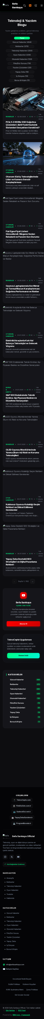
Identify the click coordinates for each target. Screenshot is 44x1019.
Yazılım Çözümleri (13, 937)
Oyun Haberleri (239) (22, 55)
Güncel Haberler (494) (22, 42)
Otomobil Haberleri (14, 929)
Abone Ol (23, 624)
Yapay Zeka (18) (22, 72)
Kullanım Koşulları (29, 984)
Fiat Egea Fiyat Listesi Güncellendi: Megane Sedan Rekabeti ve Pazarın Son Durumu (22, 234)
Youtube (10, 894)
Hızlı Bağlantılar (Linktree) (16, 864)
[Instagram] (5, 857)
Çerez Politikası (32, 990)
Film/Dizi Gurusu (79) (22, 63)
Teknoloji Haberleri (14, 886)
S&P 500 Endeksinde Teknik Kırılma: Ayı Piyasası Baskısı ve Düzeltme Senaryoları (21, 398)
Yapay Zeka (11, 941)
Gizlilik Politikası (14, 984)
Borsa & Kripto (12, 949)
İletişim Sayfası (12, 969)
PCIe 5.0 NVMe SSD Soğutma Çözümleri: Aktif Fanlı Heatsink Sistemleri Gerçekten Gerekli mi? (23, 125)
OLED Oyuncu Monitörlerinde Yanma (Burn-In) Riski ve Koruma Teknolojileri (22, 452)
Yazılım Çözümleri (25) (22, 68)
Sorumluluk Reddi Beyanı (22, 979)
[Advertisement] (22, 754)
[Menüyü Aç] (41, 5)
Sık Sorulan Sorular (22, 995)
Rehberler (10, 882)
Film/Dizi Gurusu (13, 933)
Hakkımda (10, 898)
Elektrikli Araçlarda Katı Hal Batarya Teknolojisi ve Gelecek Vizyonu (21, 343)
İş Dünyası (10, 945)
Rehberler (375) (22, 46)
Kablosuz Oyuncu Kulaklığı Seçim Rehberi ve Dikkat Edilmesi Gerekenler (23, 507)
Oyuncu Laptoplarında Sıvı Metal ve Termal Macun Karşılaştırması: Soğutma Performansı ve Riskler (23, 289)
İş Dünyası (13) (22, 76)
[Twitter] (11, 857)
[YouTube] (18, 857)
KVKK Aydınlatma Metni (14, 990)
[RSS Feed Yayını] (30, 5)
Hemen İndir (23, 655)
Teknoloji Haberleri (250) (22, 51)
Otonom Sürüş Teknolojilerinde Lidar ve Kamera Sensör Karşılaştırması (22, 179)
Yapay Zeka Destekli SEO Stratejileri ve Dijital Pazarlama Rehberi (21, 562)
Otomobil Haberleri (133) (22, 59)
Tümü (22, 38)
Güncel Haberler (13, 913)
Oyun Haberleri (12, 890)
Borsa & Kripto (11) (22, 80)
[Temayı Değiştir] (36, 5)
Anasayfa (10, 878)
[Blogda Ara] (24, 5)
